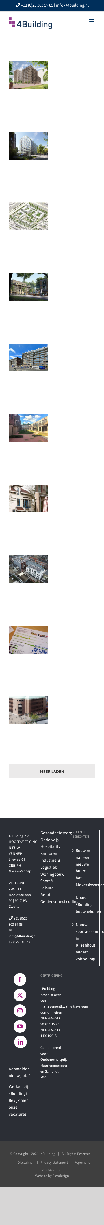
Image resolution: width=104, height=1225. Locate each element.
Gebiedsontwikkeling (51, 901)
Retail (45, 894)
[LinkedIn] (20, 1042)
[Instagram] (20, 1010)
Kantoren (48, 853)
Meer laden (52, 771)
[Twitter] (20, 995)
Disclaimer (25, 1163)
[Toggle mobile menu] (92, 21)
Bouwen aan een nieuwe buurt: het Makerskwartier (84, 867)
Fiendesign (61, 1176)
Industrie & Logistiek (50, 864)
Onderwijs (49, 839)
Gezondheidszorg (51, 833)
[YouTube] (20, 1026)
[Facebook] (20, 979)
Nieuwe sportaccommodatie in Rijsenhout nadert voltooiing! (84, 941)
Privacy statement (54, 1163)
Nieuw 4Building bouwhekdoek (84, 905)
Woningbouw (51, 874)
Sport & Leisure (47, 884)
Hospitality (50, 846)
